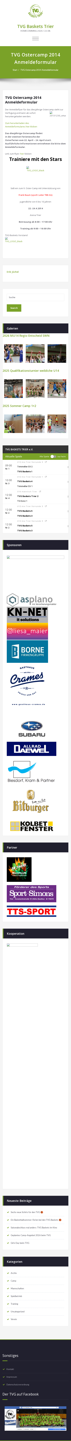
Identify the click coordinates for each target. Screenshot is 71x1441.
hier (22, 153)
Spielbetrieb (16, 1296)
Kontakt (10, 1369)
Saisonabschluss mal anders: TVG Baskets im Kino (34, 1228)
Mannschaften (17, 1288)
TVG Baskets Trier (35, 26)
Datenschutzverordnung (17, 1385)
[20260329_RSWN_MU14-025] (13, 353)
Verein (14, 1319)
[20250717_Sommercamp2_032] (13, 424)
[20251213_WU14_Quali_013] (57, 388)
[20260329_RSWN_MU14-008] (57, 353)
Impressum (11, 1377)
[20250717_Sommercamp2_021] (35, 424)
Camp (13, 1281)
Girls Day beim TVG (20, 1243)
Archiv (14, 1273)
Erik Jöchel (13, 271)
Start (15, 70)
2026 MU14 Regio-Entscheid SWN (26, 336)
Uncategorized (17, 1312)
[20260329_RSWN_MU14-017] (35, 353)
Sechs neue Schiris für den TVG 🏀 (27, 1212)
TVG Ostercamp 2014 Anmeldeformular (39, 70)
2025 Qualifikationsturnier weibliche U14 (31, 371)
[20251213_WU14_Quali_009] (13, 388)
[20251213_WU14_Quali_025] (35, 388)
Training (14, 1304)
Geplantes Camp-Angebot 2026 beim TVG (31, 1235)
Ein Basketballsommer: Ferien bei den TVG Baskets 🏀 (36, 1220)
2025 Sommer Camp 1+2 (19, 406)
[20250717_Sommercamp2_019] (57, 424)
